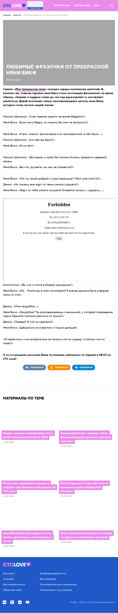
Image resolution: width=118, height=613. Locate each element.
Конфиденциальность (53, 573)
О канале (8, 579)
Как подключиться (14, 584)
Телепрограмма (62, 5)
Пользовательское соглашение (58, 584)
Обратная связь (12, 590)
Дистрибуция (48, 579)
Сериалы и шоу (82, 5)
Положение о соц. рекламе (56, 590)
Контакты (8, 573)
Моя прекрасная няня (30, 89)
